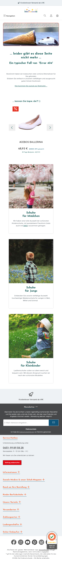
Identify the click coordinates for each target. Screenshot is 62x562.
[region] (31, 127)
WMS (25, 226)
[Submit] (54, 422)
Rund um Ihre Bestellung (15, 487)
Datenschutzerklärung (26, 432)
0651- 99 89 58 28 (13, 447)
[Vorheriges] (12, 127)
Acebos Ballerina (31, 142)
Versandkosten (44, 550)
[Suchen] (45, 16)
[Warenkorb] (57, 16)
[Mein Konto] (51, 16)
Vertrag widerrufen (12, 463)
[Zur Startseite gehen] (31, 9)
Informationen (10, 472)
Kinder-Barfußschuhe (13, 495)
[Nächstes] (50, 127)
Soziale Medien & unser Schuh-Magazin (22, 480)
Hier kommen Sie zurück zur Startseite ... (31, 86)
